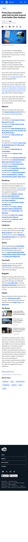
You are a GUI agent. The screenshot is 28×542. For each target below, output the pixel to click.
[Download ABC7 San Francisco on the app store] (5, 476)
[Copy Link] (20, 26)
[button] (2, 2)
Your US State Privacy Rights (18, 482)
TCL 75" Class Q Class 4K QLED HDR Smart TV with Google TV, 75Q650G (14, 145)
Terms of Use (4, 484)
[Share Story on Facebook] (2, 26)
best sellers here (13, 283)
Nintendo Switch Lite (19, 157)
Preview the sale (21, 188)
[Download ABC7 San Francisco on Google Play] (13, 476)
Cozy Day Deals (6, 265)
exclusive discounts (13, 298)
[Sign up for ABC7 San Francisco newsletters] (14, 471)
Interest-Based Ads (12, 484)
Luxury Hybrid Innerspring (15, 252)
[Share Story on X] (6, 26)
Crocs (19, 302)
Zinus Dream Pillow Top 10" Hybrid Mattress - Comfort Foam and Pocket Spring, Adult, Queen (14, 174)
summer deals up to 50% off (13, 112)
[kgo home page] (4, 449)
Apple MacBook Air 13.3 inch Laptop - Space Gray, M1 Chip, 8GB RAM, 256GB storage (14, 130)
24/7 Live (11, 2)
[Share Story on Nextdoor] (13, 26)
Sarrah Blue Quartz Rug (9, 285)
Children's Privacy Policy (6, 482)
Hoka (15, 302)
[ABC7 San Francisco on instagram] (10, 471)
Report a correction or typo (8, 371)
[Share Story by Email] (17, 26)
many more (5, 304)
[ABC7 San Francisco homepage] (6, 2)
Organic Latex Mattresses (12, 256)
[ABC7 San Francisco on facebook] (3, 471)
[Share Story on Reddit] (9, 26)
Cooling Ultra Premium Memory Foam (14, 254)
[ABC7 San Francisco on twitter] (6, 471)
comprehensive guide (16, 76)
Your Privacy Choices (12, 481)
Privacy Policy (4, 481)
